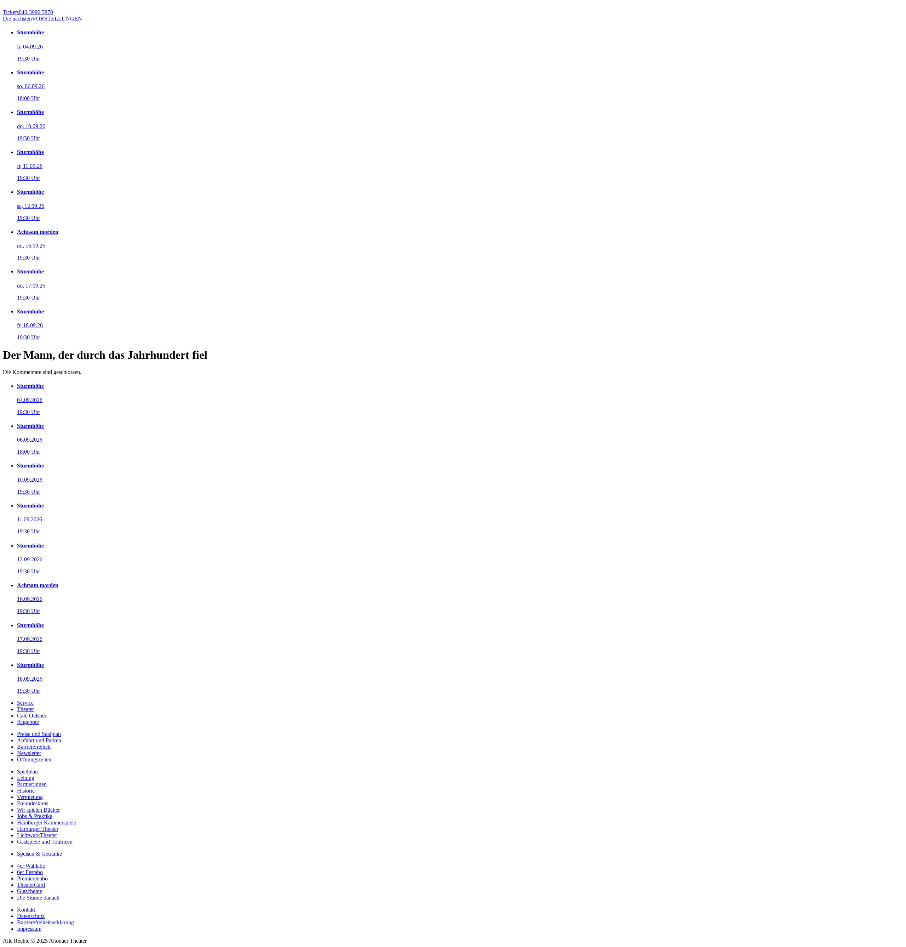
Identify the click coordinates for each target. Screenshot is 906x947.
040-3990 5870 (28, 12)
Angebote (28, 722)
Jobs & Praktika (34, 816)
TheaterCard (31, 885)
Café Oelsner (31, 716)
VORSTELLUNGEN (42, 19)
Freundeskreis (32, 803)
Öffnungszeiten (34, 759)
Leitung (25, 778)
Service (25, 703)
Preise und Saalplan (39, 734)
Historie (26, 791)
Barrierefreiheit (34, 747)
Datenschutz (31, 916)
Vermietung (30, 797)
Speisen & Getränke (39, 854)
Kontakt (26, 910)
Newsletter (29, 753)
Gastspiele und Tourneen (45, 842)
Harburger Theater (37, 829)
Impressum (29, 929)
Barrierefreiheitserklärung (45, 922)
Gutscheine (29, 891)
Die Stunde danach (38, 898)
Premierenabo (32, 878)
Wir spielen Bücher (38, 810)
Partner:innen (32, 784)
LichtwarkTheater (37, 835)
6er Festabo (30, 872)
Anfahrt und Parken (39, 740)
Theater (25, 709)
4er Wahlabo (31, 866)
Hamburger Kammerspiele (46, 823)
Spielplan (27, 772)
